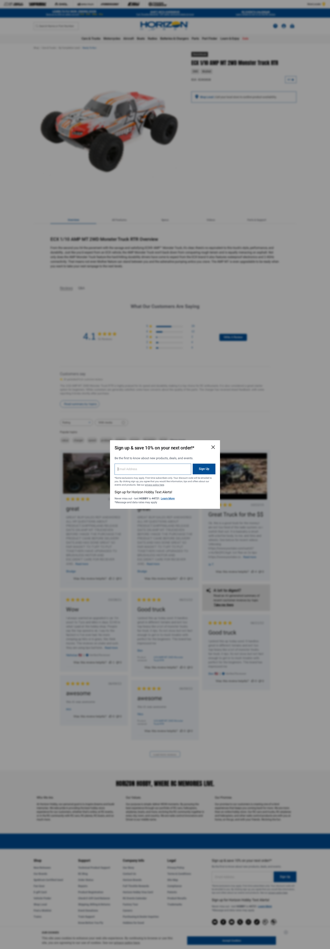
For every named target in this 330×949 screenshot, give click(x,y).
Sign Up (204, 469)
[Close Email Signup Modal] (213, 447)
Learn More (168, 498)
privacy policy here (154, 484)
